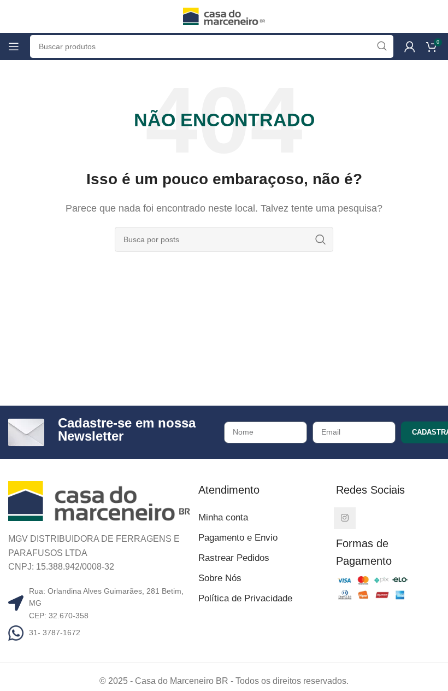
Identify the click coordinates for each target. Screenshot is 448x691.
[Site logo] (224, 15)
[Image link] (99, 500)
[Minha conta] (410, 46)
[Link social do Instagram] (345, 518)
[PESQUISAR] (320, 239)
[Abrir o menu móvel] (14, 46)
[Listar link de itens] (99, 632)
